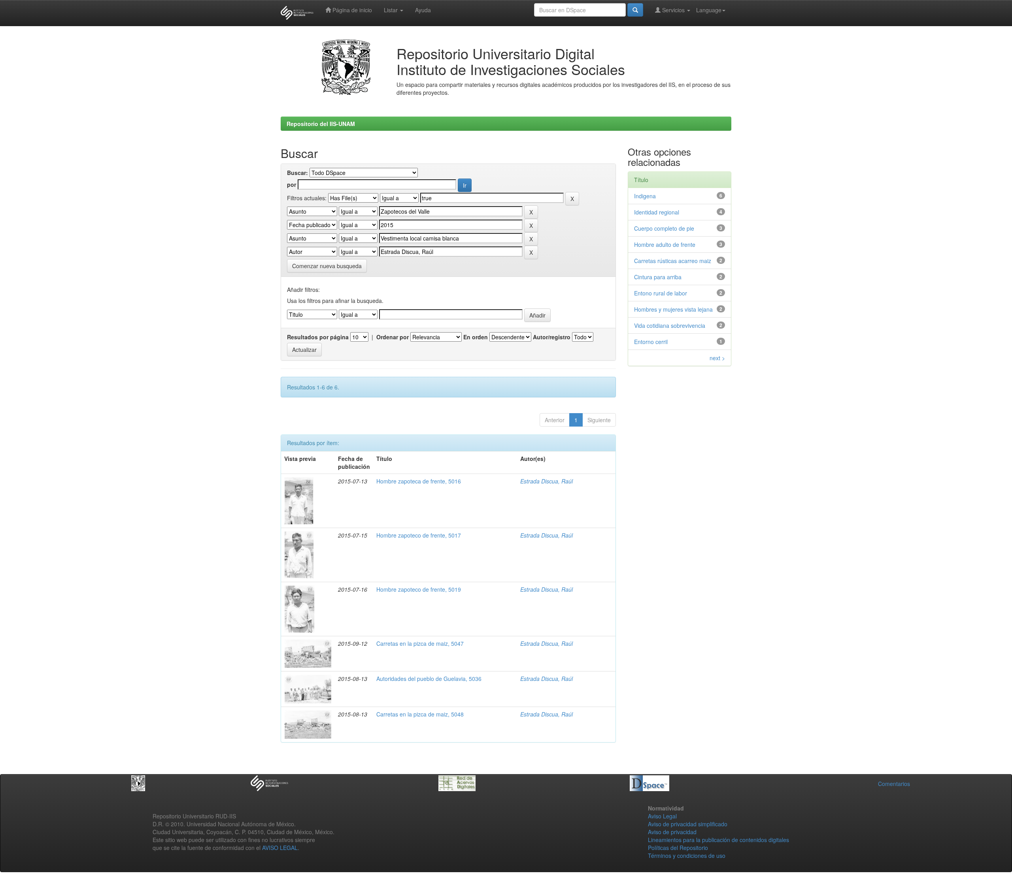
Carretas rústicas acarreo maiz (672, 261)
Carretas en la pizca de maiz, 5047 (420, 643)
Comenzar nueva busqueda (327, 266)
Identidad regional (656, 212)
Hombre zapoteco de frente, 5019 (418, 589)
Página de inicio (351, 10)
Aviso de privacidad (672, 832)
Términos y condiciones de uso (686, 855)
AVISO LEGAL (280, 848)
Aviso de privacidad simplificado (687, 824)
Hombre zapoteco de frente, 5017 (418, 535)
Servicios (673, 10)
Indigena (645, 196)
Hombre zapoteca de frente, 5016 (418, 481)
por (291, 184)
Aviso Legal (662, 816)
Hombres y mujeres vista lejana (673, 309)
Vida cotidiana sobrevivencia (669, 325)
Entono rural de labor (660, 293)
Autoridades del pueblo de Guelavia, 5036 (428, 679)
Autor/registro (551, 337)
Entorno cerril (651, 342)
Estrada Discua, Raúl (546, 481)
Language (708, 10)
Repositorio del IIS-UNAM (321, 124)
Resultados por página (318, 337)
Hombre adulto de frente (664, 244)
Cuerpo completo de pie (664, 228)
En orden (475, 337)
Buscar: (297, 173)
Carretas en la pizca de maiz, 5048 (420, 714)
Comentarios (894, 784)
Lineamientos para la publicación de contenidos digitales (718, 840)
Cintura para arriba (658, 277)
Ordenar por (392, 337)
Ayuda (423, 10)
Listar (391, 10)
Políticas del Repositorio (678, 848)
